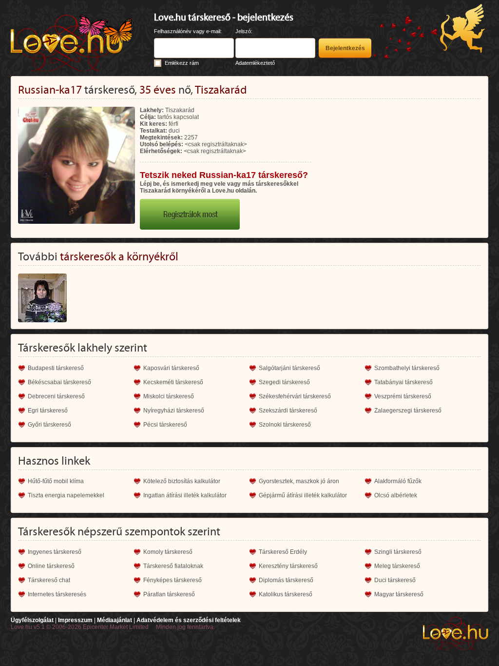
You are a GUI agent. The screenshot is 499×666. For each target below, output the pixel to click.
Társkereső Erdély (283, 551)
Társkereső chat (49, 580)
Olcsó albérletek (395, 495)
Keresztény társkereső (288, 566)
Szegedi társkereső (284, 382)
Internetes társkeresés (57, 594)
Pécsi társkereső (165, 424)
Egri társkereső (48, 410)
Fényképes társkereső (172, 580)
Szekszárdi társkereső (288, 410)
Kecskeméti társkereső (173, 382)
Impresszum (75, 620)
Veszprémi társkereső (402, 396)
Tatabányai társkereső (403, 382)
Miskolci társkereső (168, 396)
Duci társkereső (395, 580)
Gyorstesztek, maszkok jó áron (299, 481)
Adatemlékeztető (255, 63)
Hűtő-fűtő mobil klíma (56, 481)
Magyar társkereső (398, 594)
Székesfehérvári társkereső (295, 396)
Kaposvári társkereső (171, 368)
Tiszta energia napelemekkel (66, 495)
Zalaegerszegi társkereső (407, 410)
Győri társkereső (49, 424)
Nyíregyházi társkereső (173, 410)
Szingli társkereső (398, 551)
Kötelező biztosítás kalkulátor (181, 481)
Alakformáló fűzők (398, 481)
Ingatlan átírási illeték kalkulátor (185, 495)
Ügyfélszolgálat (32, 620)
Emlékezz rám (182, 63)
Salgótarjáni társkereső (289, 368)
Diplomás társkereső (286, 580)
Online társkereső (51, 566)
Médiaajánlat (114, 620)
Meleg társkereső (397, 566)
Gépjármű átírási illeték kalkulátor (303, 495)
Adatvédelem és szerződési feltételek (188, 620)
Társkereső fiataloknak (173, 566)
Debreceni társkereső (56, 396)
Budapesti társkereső (56, 368)
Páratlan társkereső (169, 594)
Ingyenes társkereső (54, 551)
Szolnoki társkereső (285, 424)
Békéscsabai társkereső (59, 382)
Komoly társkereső (167, 551)
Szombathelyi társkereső (407, 368)
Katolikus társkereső (285, 594)
